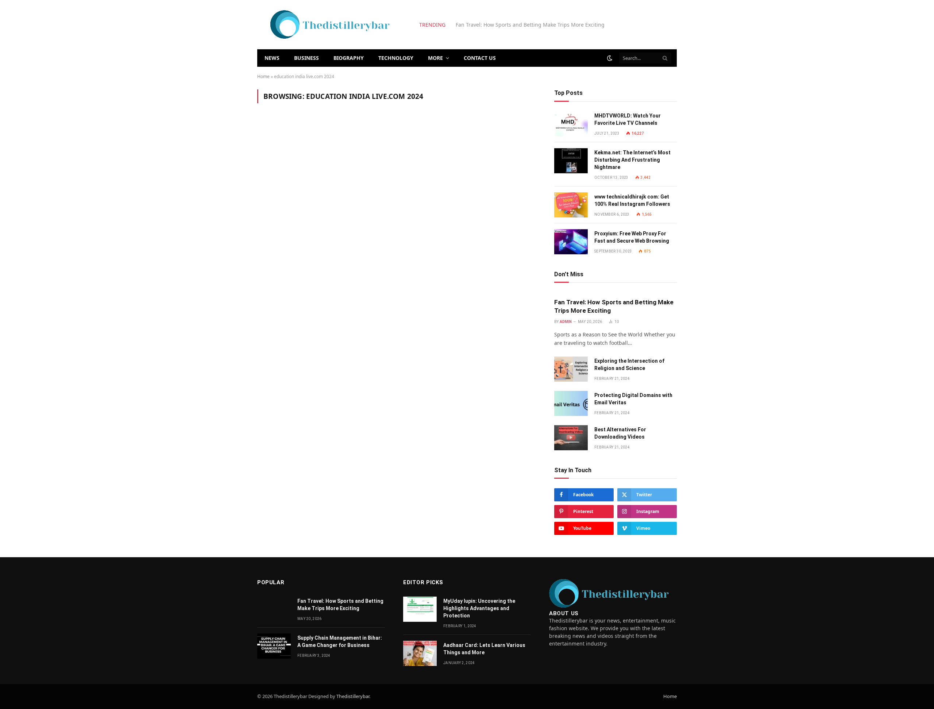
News (272, 57)
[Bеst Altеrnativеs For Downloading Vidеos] (571, 437)
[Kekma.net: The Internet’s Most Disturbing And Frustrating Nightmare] (571, 160)
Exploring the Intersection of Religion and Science (517, 25)
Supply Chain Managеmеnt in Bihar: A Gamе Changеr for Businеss (339, 641)
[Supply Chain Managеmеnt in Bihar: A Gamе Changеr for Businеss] (274, 646)
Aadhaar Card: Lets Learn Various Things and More (484, 648)
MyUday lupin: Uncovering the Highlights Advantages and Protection (479, 608)
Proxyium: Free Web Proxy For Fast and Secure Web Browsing (631, 237)
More (435, 57)
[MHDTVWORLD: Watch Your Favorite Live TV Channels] (571, 123)
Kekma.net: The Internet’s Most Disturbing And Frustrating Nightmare (632, 160)
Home (263, 76)
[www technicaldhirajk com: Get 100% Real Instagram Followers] (571, 204)
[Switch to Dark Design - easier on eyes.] (609, 58)
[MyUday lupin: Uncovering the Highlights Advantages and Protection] (420, 609)
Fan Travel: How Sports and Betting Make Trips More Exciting (614, 306)
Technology (395, 57)
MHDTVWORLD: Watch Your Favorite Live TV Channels (627, 119)
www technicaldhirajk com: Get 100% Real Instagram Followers (632, 200)
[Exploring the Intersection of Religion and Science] (571, 369)
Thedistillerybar (352, 696)
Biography (348, 57)
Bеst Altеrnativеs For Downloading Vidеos (620, 433)
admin (566, 322)
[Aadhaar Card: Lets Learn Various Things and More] (420, 653)
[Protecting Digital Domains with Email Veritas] (571, 403)
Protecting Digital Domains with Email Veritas (633, 398)
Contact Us (480, 57)
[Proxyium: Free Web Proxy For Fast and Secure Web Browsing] (571, 241)
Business (306, 57)
